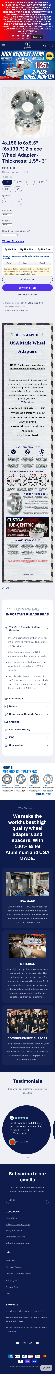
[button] (3, 45)
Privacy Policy (12, 1287)
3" (18, 189)
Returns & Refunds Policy (18, 1274)
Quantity (6, 196)
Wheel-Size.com (13, 241)
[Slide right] (34, 1157)
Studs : (6, 221)
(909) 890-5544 (14, 1230)
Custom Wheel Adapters (23, 1366)
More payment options (27, 295)
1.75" (19, 182)
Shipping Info (12, 1280)
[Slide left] (21, 1157)
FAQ (8, 1294)
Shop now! (37, 37)
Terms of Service (14, 1267)
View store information (16, 311)
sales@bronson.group (18, 1224)
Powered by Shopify (38, 1366)
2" (30, 182)
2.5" (7, 189)
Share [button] (9, 588)
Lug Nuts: (7, 211)
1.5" (7, 182)
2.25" (41, 182)
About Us (10, 1261)
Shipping (5, 172)
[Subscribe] (46, 1200)
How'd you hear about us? (16, 231)
